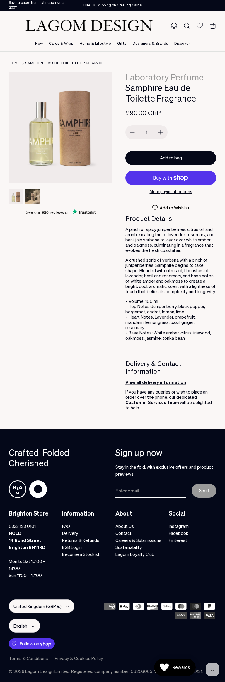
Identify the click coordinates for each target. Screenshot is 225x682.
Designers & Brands (150, 43)
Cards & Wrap (61, 43)
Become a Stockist (81, 554)
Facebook (178, 533)
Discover (182, 43)
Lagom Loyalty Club (134, 554)
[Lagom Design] (89, 25)
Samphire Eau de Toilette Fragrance (64, 63)
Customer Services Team (152, 402)
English (20, 626)
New (39, 43)
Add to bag (171, 158)
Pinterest (178, 540)
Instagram (179, 526)
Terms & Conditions (28, 658)
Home (14, 63)
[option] (60, 127)
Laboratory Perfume (164, 77)
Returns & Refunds (80, 540)
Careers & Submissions (138, 540)
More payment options (171, 191)
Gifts (122, 43)
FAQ (66, 526)
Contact (123, 533)
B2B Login (72, 547)
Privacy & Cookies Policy (79, 658)
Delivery (70, 533)
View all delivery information (155, 382)
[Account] (173, 25)
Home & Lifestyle (95, 43)
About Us (124, 526)
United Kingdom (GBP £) (37, 606)
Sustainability (128, 547)
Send (204, 490)
